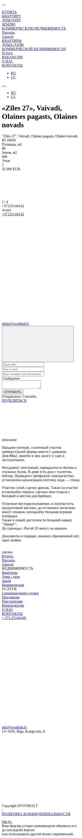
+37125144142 (13, 214)
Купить (7, 556)
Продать (8, 560)
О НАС (7, 609)
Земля (6, 581)
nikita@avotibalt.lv (15, 324)
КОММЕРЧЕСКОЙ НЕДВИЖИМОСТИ (34, 49)
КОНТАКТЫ (12, 614)
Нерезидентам (13, 605)
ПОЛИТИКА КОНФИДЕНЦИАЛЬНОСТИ (36, 814)
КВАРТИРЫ (12, 41)
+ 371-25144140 (14, 618)
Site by (7, 822)
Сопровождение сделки (20, 593)
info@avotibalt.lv (14, 727)
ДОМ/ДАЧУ (11, 20)
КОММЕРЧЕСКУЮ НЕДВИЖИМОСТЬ (34, 28)
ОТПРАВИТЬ (13, 392)
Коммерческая (13, 585)
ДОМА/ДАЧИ (13, 45)
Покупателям (12, 601)
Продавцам (10, 597)
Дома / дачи (11, 577)
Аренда (7, 564)
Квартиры (10, 572)
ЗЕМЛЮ (8, 24)
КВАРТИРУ (11, 16)
